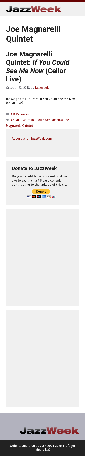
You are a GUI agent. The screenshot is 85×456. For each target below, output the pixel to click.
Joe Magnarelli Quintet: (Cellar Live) (37, 66)
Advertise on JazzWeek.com (32, 138)
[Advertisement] (42, 257)
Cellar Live (18, 120)
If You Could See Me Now (45, 120)
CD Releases (20, 114)
